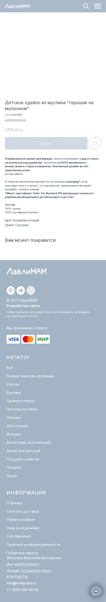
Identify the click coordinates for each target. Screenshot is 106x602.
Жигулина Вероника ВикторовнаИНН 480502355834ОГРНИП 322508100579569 (34, 564)
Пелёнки (13, 418)
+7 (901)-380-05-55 (22, 590)
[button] (86, 6)
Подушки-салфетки (23, 459)
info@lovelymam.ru (21, 583)
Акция (12, 476)
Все (10, 368)
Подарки (14, 467)
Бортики (14, 393)
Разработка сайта (23, 306)
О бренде (14, 503)
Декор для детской (23, 451)
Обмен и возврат (21, 520)
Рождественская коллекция (30, 376)
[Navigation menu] (97, 6)
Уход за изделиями (23, 528)
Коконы (13, 384)
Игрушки (14, 434)
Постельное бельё (22, 409)
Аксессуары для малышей (29, 442)
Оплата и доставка (23, 511)
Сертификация (19, 536)
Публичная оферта (22, 553)
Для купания (17, 426)
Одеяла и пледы (20, 401)
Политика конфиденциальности (33, 545)
